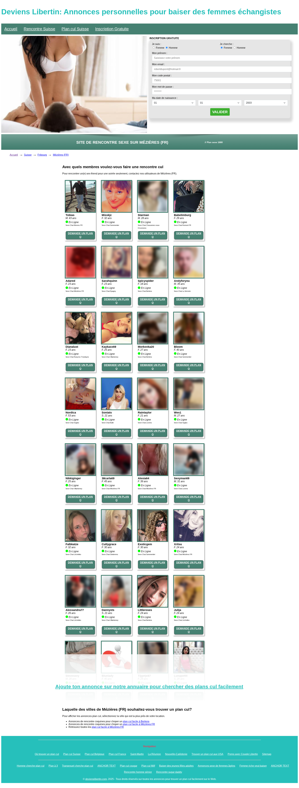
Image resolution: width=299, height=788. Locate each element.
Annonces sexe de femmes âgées (216, 765)
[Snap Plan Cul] (80, 211)
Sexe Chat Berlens (145, 291)
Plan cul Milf (148, 765)
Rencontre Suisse (39, 29)
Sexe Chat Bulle (108, 423)
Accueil (10, 29)
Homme (173, 47)
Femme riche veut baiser (253, 765)
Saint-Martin (137, 754)
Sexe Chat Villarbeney (110, 357)
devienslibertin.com (96, 779)
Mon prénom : (159, 53)
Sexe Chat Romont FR (182, 225)
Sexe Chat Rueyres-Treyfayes (77, 357)
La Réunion (154, 754)
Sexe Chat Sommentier (110, 225)
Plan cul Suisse (75, 29)
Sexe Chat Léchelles (73, 554)
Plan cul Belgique (94, 754)
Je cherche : (226, 44)
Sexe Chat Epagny (109, 291)
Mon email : (158, 64)
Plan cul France (117, 754)
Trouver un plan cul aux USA (207, 754)
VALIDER (220, 112)
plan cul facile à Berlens (136, 721)
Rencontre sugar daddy (169, 772)
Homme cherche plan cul (30, 765)
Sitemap (266, 754)
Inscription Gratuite (112, 29)
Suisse (28, 155)
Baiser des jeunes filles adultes (176, 765)
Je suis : (156, 44)
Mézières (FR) (61, 155)
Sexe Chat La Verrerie (182, 291)
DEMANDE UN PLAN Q (80, 235)
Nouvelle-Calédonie (176, 754)
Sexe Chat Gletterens (110, 554)
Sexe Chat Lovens (145, 423)
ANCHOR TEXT (106, 765)
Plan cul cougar (128, 765)
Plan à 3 (53, 765)
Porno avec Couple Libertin (243, 754)
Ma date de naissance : (165, 98)
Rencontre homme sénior (138, 772)
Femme (160, 47)
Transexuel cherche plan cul (77, 765)
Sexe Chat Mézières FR (75, 291)
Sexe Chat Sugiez (72, 423)
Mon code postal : (161, 75)
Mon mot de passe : (162, 86)
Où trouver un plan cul (47, 754)
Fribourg (42, 155)
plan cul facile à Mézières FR (139, 724)
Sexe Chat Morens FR (74, 225)
